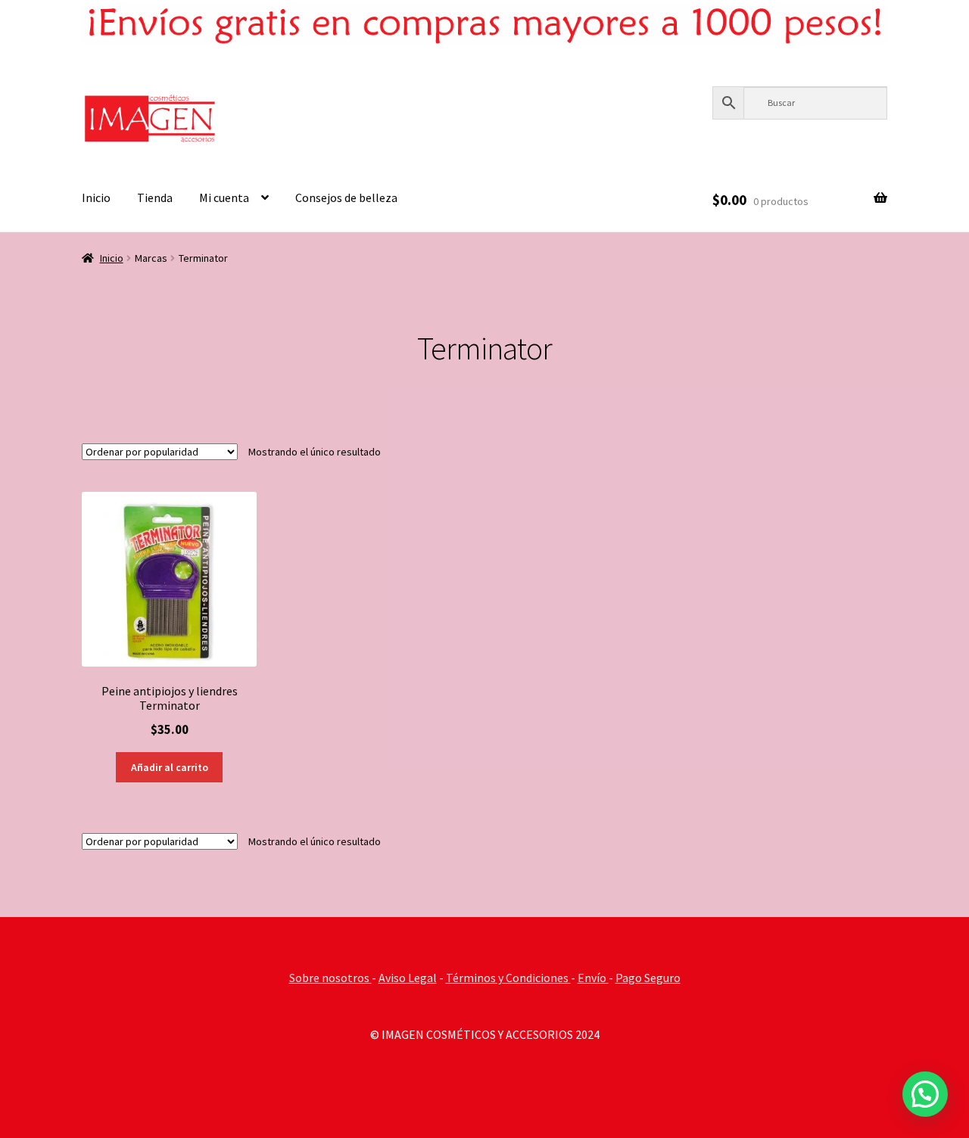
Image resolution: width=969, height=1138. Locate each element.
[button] (925, 1094)
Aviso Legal (408, 977)
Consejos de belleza (346, 197)
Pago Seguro (648, 977)
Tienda (155, 197)
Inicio (96, 197)
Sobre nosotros (330, 977)
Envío (593, 977)
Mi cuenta (224, 197)
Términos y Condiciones (508, 977)
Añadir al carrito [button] (169, 767)
